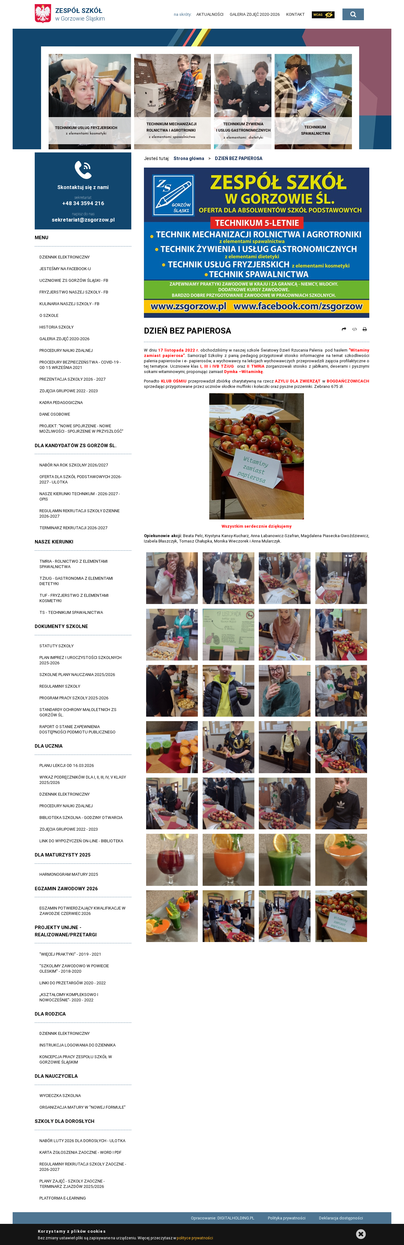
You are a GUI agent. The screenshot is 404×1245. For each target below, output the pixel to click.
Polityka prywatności (287, 1218)
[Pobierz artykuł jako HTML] (354, 329)
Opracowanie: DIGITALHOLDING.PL (222, 1218)
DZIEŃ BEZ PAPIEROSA (238, 158)
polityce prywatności (195, 1238)
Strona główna (189, 158)
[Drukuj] (364, 329)
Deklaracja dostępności (341, 1218)
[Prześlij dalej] (344, 329)
